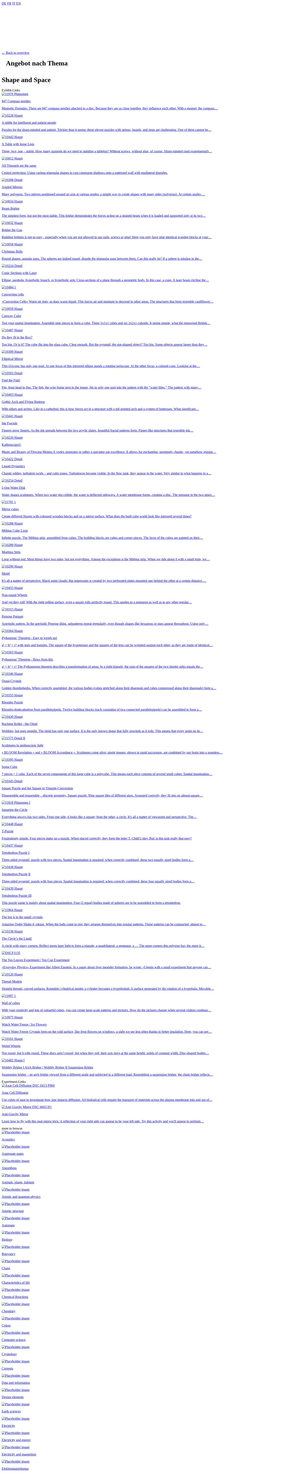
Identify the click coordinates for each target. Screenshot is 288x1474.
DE (4, 3)
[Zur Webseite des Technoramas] (144, 49)
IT (13, 3)
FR (9, 3)
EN (18, 3)
